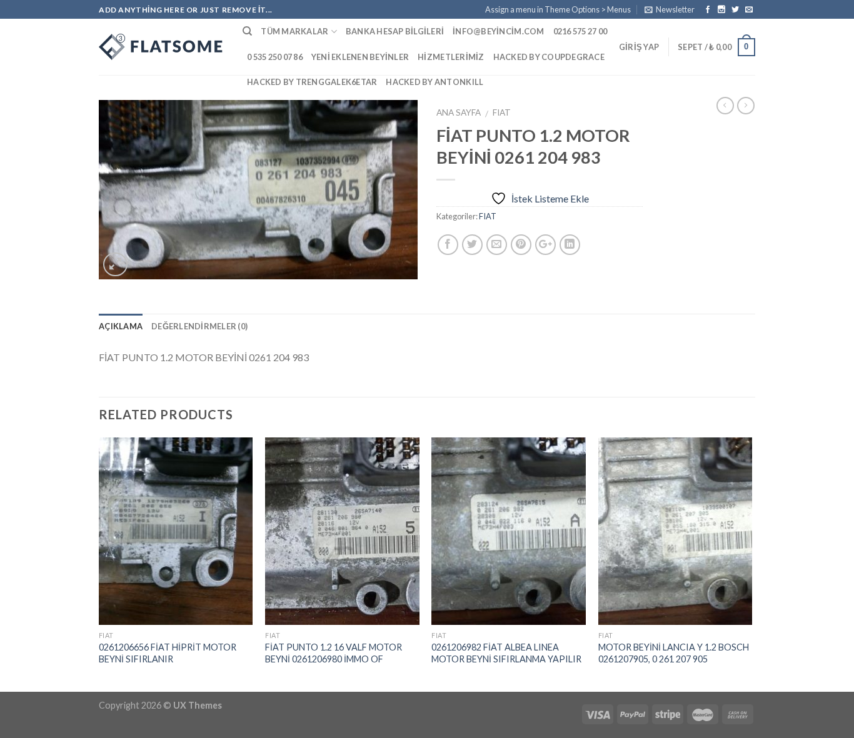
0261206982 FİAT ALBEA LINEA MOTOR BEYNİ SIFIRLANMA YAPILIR (506, 653)
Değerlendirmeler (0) (199, 326)
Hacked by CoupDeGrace (549, 57)
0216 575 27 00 (580, 31)
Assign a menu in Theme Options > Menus (558, 9)
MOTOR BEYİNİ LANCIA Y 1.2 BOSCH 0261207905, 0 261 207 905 (673, 653)
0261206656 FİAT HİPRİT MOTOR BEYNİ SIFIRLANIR (167, 653)
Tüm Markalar (294, 31)
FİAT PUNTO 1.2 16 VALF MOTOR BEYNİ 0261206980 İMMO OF (333, 653)
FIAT (502, 112)
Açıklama (121, 326)
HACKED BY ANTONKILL (434, 82)
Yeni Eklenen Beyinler (360, 57)
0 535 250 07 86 (275, 57)
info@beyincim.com (498, 31)
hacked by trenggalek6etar (312, 82)
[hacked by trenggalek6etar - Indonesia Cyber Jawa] (161, 47)
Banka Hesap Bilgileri (395, 31)
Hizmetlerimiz (451, 57)
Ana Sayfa (458, 112)
